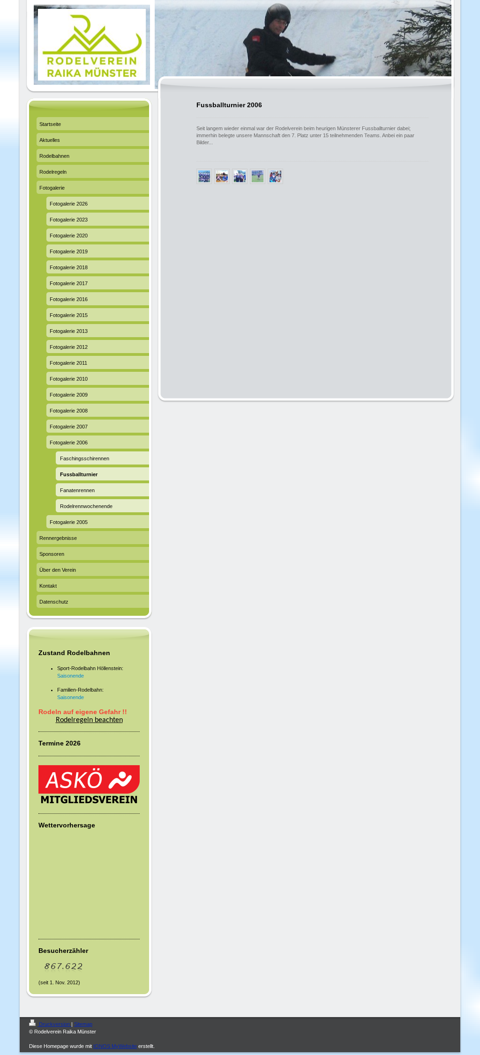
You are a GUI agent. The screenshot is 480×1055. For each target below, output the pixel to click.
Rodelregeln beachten (89, 720)
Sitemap (83, 1024)
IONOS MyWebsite (115, 1046)
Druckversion (54, 1024)
